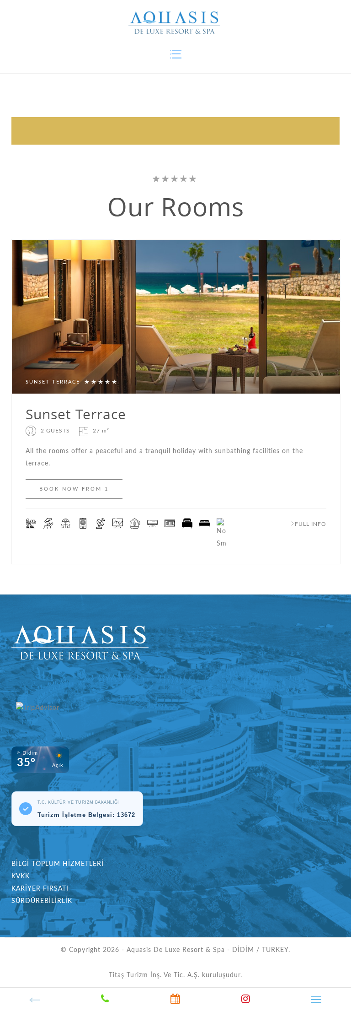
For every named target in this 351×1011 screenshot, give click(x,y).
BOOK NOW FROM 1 (74, 489)
